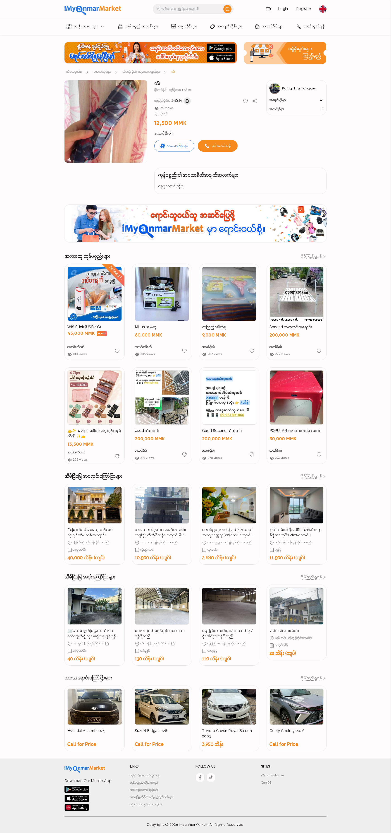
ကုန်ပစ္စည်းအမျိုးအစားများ (144, 783)
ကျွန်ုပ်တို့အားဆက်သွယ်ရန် (145, 776)
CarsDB (266, 782)
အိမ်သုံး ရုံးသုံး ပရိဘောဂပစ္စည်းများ (141, 72)
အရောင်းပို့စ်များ (102, 72)
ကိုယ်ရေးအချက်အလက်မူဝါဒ (146, 805)
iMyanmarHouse (272, 775)
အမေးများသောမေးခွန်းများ (144, 790)
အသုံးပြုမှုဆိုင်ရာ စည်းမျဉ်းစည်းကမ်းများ (151, 797)
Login (283, 9)
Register (303, 9)
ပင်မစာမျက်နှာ (74, 72)
